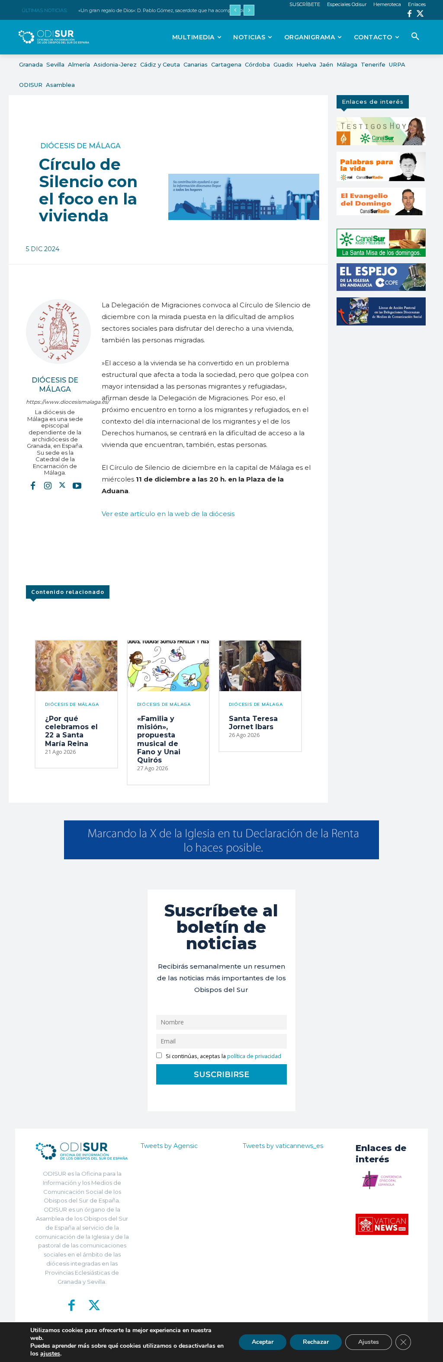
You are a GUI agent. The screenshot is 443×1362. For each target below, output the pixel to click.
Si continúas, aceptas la (222, 1056)
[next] (249, 10)
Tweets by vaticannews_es (283, 1146)
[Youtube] (77, 485)
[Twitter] (420, 14)
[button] (415, 36)
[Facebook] (409, 14)
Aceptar (262, 1342)
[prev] (235, 10)
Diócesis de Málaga (80, 146)
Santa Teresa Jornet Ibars (253, 722)
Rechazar (316, 1342)
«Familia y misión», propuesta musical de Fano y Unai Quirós (158, 739)
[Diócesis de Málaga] (58, 331)
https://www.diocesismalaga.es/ (55, 402)
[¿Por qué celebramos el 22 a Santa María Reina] (76, 666)
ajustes (50, 1354)
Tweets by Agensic (169, 1146)
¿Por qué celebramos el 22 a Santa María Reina (71, 731)
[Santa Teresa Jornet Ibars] (260, 666)
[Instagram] (47, 485)
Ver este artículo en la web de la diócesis (168, 514)
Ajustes (368, 1342)
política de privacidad (254, 1056)
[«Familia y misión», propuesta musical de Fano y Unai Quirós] (168, 666)
